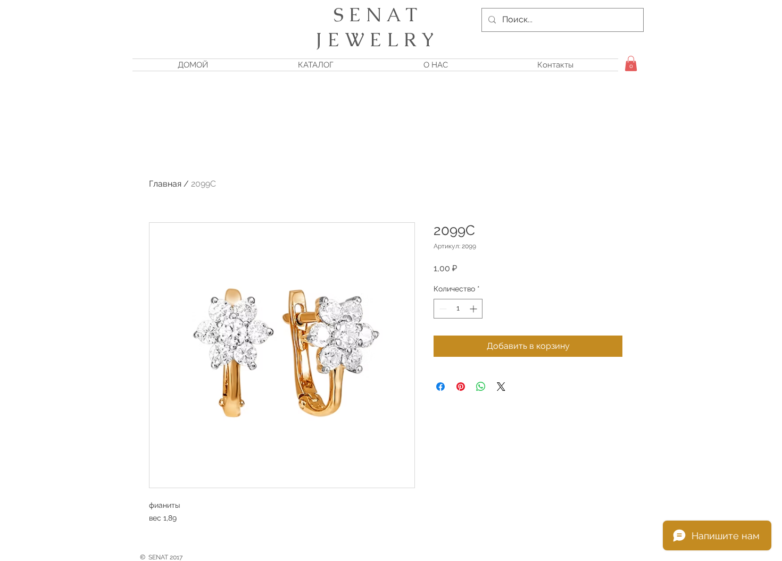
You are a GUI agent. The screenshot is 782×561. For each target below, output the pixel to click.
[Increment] (474, 308)
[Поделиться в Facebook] (440, 386)
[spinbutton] (458, 308)
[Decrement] (441, 308)
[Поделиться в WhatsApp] (481, 386)
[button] (631, 63)
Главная (165, 184)
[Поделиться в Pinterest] (460, 386)
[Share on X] (501, 386)
